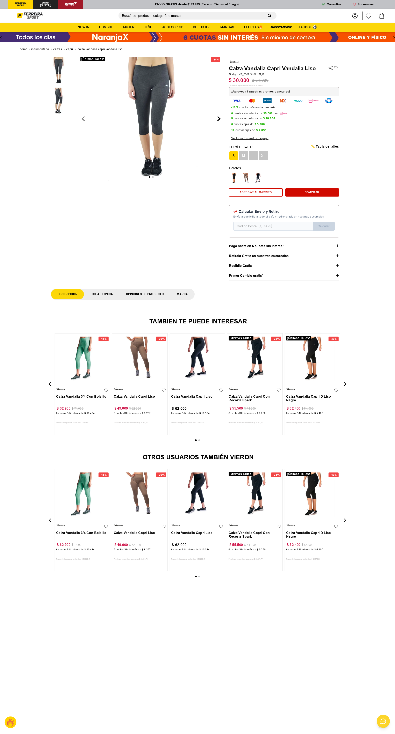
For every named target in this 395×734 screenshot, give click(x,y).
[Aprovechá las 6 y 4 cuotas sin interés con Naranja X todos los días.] (197, 37)
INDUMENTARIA (40, 49)
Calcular (324, 226)
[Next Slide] (394, 37)
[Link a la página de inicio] (24, 49)
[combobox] (197, 16)
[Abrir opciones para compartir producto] (330, 68)
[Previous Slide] (1, 37)
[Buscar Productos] (270, 15)
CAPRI (69, 49)
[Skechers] (281, 27)
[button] (233, 155)
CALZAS (57, 49)
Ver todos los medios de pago (249, 138)
